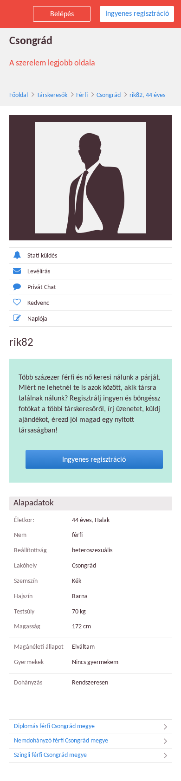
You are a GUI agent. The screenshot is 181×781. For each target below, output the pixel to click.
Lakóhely (25, 565)
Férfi (82, 95)
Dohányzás (28, 682)
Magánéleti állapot (39, 647)
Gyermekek (29, 662)
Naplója (37, 319)
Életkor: (24, 520)
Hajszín (23, 596)
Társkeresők (52, 95)
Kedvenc (38, 303)
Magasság (27, 626)
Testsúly (24, 611)
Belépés (62, 14)
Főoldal (18, 95)
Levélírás (38, 271)
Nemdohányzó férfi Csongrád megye (61, 740)
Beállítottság (30, 550)
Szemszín (26, 581)
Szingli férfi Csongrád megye (50, 755)
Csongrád (109, 95)
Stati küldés (42, 255)
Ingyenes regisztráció (137, 14)
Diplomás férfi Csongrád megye (54, 726)
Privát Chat (41, 287)
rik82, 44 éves (147, 95)
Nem (20, 535)
